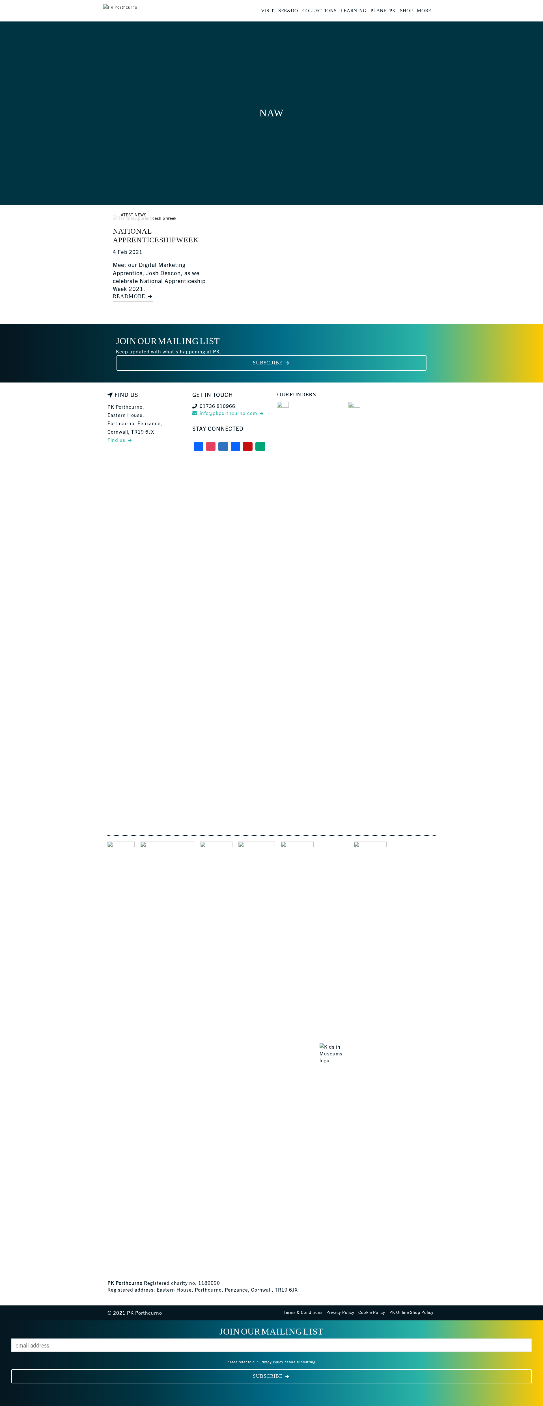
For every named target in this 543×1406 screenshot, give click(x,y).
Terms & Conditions (303, 1312)
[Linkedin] (235, 446)
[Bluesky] (223, 446)
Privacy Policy (340, 1312)
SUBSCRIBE (267, 363)
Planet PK (383, 10)
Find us (116, 440)
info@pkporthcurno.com (228, 413)
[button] (437, 11)
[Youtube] (248, 446)
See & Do (288, 10)
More (424, 10)
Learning (353, 10)
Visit (267, 10)
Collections (319, 10)
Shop (406, 10)
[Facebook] (198, 446)
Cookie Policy (371, 1312)
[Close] (17, 1389)
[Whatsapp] (260, 446)
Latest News (132, 214)
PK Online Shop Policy (411, 1312)
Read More (129, 296)
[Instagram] (211, 446)
